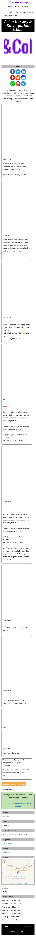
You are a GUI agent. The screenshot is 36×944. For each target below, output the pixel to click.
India (10, 12)
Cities (17, 6)
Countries (25, 6)
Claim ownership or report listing (14, 784)
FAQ (14, 932)
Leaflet (10, 884)
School (5, 826)
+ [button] (4, 862)
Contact (17, 927)
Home (10, 6)
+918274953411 (7, 843)
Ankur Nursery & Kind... (19, 877)
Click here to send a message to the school (15, 835)
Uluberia (17, 12)
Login (21, 932)
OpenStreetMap (24, 884)
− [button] (4, 865)
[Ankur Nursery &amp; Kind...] (18, 872)
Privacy (27, 927)
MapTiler (16, 884)
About (8, 927)
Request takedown (9, 789)
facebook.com (7, 852)
